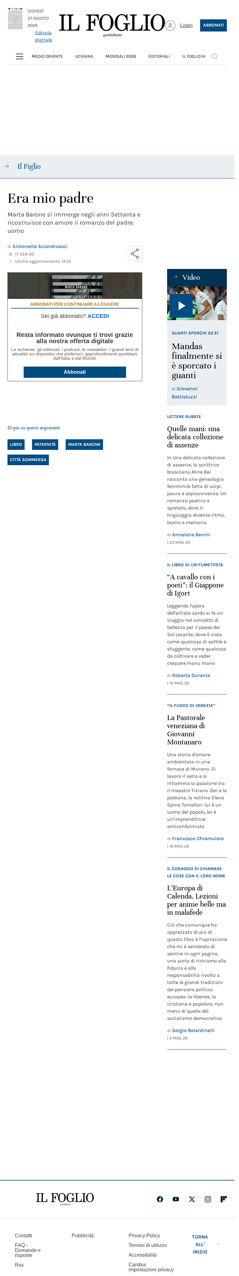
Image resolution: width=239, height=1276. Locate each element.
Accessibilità (143, 1255)
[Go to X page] (192, 1199)
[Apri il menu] (19, 56)
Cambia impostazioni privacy (151, 1267)
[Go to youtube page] (176, 1199)
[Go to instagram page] (208, 1199)
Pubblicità (83, 1235)
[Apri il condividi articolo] (135, 253)
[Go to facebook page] (160, 1199)
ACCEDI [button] (98, 316)
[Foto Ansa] (197, 303)
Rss (19, 1265)
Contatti (23, 1235)
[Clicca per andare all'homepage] (65, 1199)
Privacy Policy (144, 1235)
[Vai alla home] (112, 25)
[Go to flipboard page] (224, 1199)
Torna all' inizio (200, 1244)
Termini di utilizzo (148, 1245)
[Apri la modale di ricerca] (214, 56)
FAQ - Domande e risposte (28, 1250)
